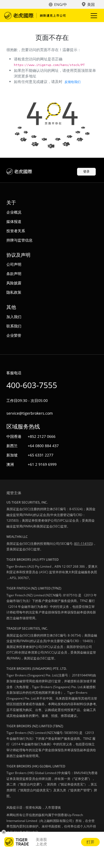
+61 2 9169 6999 (42, 464)
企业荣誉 (13, 335)
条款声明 (13, 273)
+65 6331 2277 (40, 455)
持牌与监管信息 (19, 240)
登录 (86, 171)
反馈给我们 (73, 82)
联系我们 (13, 326)
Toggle (94, 15)
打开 (90, 842)
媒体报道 (13, 221)
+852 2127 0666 (41, 436)
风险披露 (13, 282)
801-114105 (83, 543)
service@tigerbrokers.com (29, 413)
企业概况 (13, 212)
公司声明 (13, 264)
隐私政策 (13, 292)
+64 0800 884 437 (43, 445)
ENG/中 (60, 4)
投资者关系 (15, 230)
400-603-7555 (31, 385)
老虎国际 (35, 15)
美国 (91, 4)
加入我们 (13, 316)
